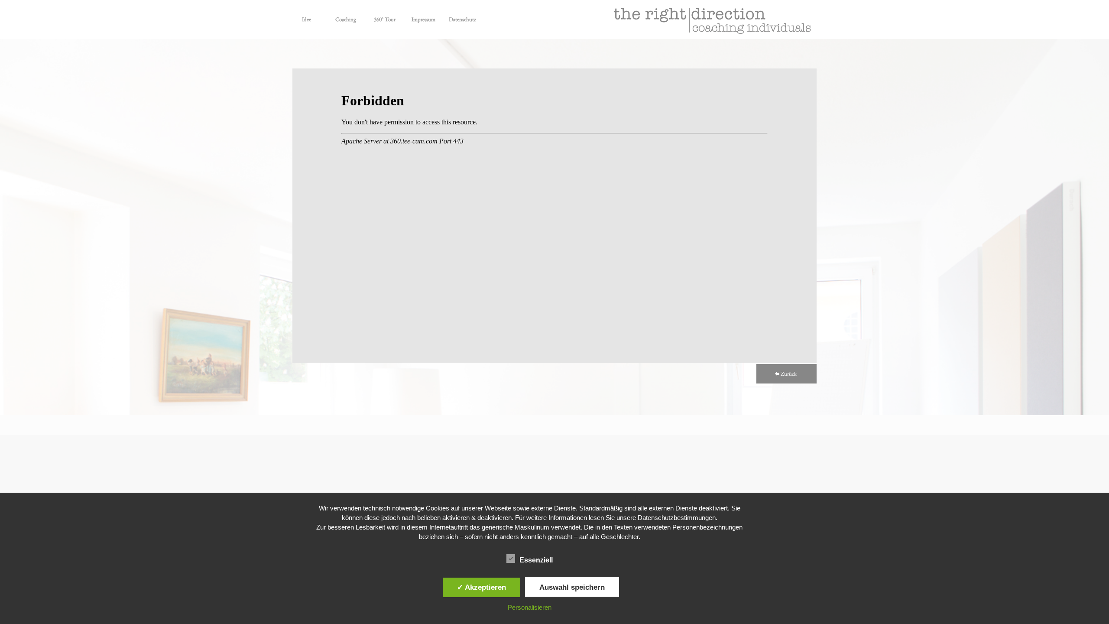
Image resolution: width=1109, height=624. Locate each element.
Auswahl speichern (572, 587)
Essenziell (536, 560)
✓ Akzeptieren (481, 587)
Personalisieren (529, 607)
